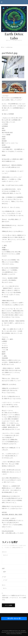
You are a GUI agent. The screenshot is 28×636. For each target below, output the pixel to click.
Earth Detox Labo (14, 36)
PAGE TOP (25, 615)
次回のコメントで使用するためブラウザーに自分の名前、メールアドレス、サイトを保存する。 (14, 598)
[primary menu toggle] (2, 2)
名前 (3, 568)
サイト (3, 585)
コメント (4, 552)
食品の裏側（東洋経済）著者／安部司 (12, 514)
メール (4, 577)
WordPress (19, 633)
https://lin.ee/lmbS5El (8, 531)
